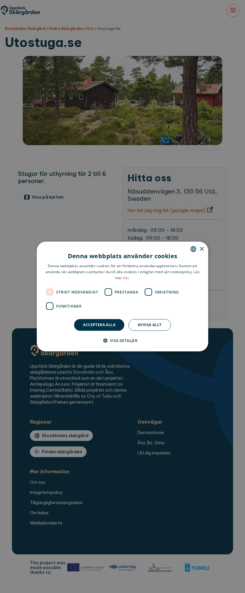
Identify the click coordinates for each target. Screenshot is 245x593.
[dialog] (122, 297)
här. (126, 277)
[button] (123, 340)
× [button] (201, 249)
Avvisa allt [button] (149, 324)
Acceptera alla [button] (99, 324)
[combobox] (193, 249)
